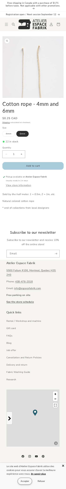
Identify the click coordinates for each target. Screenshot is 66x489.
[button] (6, 24)
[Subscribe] (55, 253)
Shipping (6, 122)
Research (11, 379)
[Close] (63, 465)
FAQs (9, 335)
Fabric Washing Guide (18, 372)
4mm (10, 134)
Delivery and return (16, 364)
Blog (8, 343)
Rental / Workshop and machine (23, 321)
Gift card (11, 328)
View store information (18, 185)
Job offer (11, 350)
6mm (22, 133)
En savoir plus (38, 473)
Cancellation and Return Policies (23, 357)
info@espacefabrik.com (27, 288)
